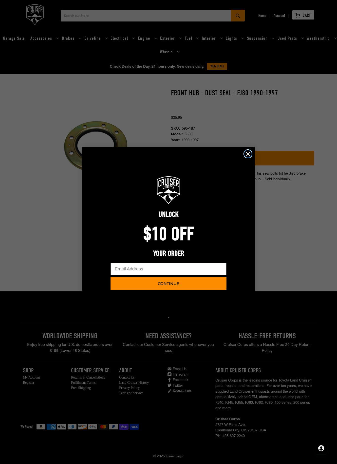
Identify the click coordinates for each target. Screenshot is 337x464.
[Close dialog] (248, 154)
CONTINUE (168, 283)
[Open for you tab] (321, 448)
